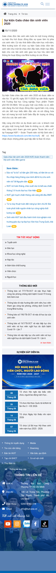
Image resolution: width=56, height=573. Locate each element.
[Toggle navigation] (47, 4)
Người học (11, 277)
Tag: (4, 152)
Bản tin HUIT (10, 453)
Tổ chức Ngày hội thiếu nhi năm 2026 (29, 417)
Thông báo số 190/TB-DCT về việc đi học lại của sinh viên (29, 316)
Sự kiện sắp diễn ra (28, 352)
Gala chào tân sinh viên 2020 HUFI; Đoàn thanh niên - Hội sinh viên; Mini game (27, 157)
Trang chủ (12, 14)
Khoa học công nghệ (16, 254)
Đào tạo (10, 248)
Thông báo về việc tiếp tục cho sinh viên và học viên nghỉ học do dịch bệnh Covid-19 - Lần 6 (29, 336)
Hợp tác (10, 260)
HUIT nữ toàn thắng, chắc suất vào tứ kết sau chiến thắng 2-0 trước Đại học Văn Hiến (29, 188)
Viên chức (11, 271)
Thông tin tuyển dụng (14, 443)
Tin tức (24, 14)
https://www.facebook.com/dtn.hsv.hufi (20, 136)
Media (33, 443)
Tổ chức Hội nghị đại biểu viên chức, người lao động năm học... (29, 394)
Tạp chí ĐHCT (10, 458)
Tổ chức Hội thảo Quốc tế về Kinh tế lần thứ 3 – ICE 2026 (29, 406)
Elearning (34, 448)
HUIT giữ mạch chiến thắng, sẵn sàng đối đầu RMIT (29, 197)
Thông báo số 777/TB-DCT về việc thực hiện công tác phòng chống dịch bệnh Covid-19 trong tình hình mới (29, 294)
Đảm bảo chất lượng (16, 265)
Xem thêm (47, 343)
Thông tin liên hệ (28, 475)
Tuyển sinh (12, 242)
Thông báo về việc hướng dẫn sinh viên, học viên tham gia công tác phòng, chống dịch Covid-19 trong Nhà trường (29, 306)
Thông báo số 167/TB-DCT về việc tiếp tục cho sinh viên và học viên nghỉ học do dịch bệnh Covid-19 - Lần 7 (29, 326)
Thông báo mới (28, 285)
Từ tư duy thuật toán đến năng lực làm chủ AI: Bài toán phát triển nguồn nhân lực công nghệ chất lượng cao (29, 208)
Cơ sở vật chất (37, 458)
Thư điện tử (9, 463)
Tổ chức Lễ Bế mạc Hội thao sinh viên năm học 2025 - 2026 (29, 428)
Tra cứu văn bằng (12, 448)
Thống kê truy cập (17, 469)
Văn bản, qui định (38, 453)
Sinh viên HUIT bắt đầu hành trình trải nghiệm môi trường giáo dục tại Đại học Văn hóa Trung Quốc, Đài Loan (30, 221)
